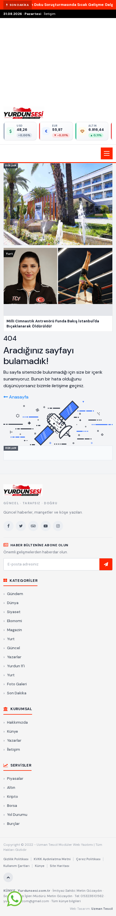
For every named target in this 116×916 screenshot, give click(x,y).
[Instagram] (58, 526)
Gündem (15, 593)
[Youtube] (46, 526)
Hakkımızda (17, 722)
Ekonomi (14, 620)
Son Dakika (16, 693)
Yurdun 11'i (16, 666)
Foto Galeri (17, 684)
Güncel (13, 648)
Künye (12, 731)
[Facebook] (8, 526)
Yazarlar (14, 657)
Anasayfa (18, 397)
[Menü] (107, 153)
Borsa (12, 805)
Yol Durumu (17, 814)
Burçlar (13, 823)
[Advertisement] (58, 61)
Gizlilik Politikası (15, 859)
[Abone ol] (105, 564)
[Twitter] (21, 526)
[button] (58, 153)
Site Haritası (59, 866)
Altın (11, 787)
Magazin (14, 629)
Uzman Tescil (102, 909)
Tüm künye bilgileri (66, 901)
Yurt (11, 639)
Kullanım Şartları (16, 866)
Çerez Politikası (88, 859)
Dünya (13, 602)
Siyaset (14, 611)
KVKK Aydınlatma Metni (52, 859)
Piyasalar (15, 778)
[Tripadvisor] (33, 526)
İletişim (49, 14)
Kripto (12, 796)
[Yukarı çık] (8, 877)
